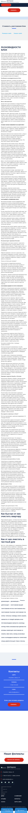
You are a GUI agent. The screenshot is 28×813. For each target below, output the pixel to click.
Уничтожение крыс (19, 608)
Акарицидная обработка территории (16, 637)
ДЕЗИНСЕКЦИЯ (5, 601)
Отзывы (3, 798)
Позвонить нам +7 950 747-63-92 (7, 810)
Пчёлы (8, 626)
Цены (2, 795)
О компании (18, 795)
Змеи (7, 634)
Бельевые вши (14, 626)
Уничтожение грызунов (8, 612)
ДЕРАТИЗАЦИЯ (5, 605)
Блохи (19, 615)
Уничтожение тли (21, 612)
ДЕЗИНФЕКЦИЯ (14, 601)
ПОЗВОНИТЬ (13, 10)
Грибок (18, 641)
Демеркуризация (10, 641)
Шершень (17, 619)
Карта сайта (18, 801)
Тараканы (8, 615)
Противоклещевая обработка (10, 623)
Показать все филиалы (13, 759)
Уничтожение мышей (17, 605)
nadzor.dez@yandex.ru (14, 692)
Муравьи (3, 630)
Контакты (17, 798)
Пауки (3, 637)
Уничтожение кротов (7, 608)
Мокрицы (21, 623)
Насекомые (21, 634)
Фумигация (10, 630)
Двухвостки (22, 626)
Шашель (23, 615)
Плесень (22, 641)
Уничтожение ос (18, 630)
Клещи (3, 641)
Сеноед (15, 634)
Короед (3, 626)
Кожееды (14, 615)
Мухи (21, 619)
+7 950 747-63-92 (6, 4)
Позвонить (21, 810)
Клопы (3, 615)
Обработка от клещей (7, 619)
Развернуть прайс (6, 33)
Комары (3, 634)
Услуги (3, 801)
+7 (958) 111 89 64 (15, 775)
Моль (11, 634)
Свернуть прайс (18, 33)
